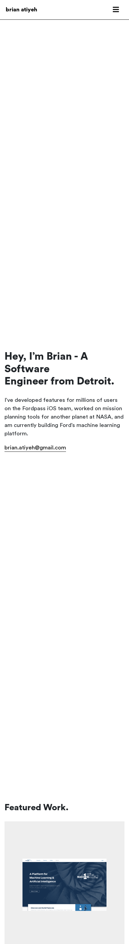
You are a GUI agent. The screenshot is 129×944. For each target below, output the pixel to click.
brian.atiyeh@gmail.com (35, 448)
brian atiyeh (21, 10)
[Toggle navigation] (115, 9)
